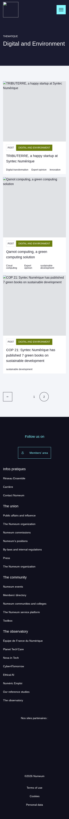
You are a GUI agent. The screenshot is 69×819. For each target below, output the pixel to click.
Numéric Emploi (12, 683)
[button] (34, 111)
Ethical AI (8, 674)
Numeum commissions (17, 532)
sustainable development (47, 266)
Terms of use (34, 787)
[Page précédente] (7, 396)
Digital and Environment (34, 147)
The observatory (15, 631)
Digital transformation (17, 170)
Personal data (34, 804)
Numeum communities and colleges (24, 603)
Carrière (8, 486)
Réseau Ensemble (14, 478)
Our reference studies (16, 691)
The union (10, 506)
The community (15, 577)
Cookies (34, 796)
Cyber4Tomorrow (13, 666)
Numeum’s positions (15, 541)
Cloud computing (11, 266)
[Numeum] (10, 9)
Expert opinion (39, 170)
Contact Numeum (13, 495)
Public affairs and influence (19, 515)
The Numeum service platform (21, 612)
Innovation (55, 170)
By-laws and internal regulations (22, 549)
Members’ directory (14, 595)
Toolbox (7, 620)
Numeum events (13, 586)
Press (6, 558)
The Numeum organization (19, 524)
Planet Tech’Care (13, 649)
